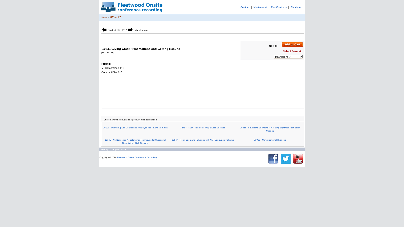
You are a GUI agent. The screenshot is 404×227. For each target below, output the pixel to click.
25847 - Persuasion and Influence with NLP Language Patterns (203, 140)
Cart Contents (279, 7)
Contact (245, 7)
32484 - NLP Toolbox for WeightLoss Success (202, 128)
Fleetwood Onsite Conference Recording (137, 157)
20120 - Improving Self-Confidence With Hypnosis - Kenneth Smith (135, 128)
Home (104, 17)
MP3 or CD (115, 17)
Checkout (296, 7)
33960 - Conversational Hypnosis (270, 140)
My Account (260, 7)
